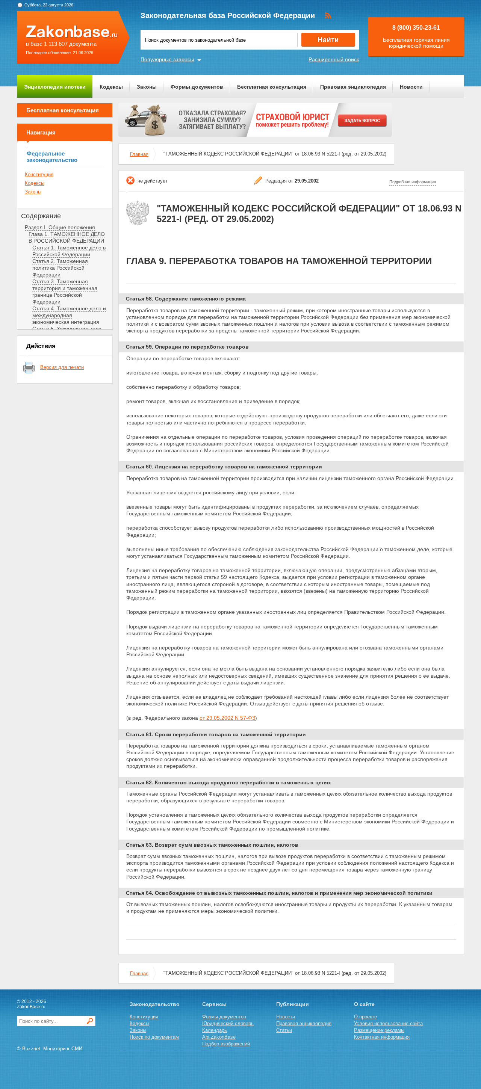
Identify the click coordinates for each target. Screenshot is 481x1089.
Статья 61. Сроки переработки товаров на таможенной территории (216, 734)
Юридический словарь (228, 1023)
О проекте (365, 1017)
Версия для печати (62, 367)
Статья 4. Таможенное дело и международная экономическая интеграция (69, 315)
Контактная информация (382, 1037)
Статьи (284, 1030)
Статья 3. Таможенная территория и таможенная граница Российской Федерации (64, 291)
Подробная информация (412, 182)
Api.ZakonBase (219, 1037)
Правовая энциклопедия (353, 87)
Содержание (41, 216)
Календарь (214, 1030)
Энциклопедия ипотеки (55, 87)
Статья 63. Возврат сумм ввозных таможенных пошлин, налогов (212, 845)
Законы (147, 87)
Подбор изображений (226, 1044)
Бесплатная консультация (271, 87)
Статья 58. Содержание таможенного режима (186, 299)
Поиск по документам (154, 1037)
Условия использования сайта (388, 1023)
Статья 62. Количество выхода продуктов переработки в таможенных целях (228, 782)
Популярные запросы (167, 59)
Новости (411, 87)
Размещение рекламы (379, 1030)
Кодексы (111, 87)
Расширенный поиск (334, 59)
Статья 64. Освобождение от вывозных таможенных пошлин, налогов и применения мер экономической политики (279, 893)
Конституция (39, 174)
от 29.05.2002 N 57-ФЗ (227, 718)
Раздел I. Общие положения (60, 227)
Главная (139, 154)
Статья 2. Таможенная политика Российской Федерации (60, 268)
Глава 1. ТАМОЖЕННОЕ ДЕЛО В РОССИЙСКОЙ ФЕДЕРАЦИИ (67, 237)
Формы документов (197, 87)
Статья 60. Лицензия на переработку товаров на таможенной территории (224, 467)
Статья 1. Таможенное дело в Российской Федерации (69, 251)
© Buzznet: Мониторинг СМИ (49, 1048)
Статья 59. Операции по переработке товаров (187, 347)
